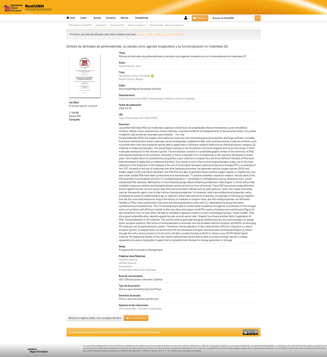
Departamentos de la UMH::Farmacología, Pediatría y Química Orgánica (157, 98)
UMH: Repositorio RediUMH (80, 25)
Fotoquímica (125, 266)
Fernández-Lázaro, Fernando (134, 75)
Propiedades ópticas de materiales (137, 269)
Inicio (72, 18)
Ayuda (97, 18)
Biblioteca (201, 18)
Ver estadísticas (137, 318)
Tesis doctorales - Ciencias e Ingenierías (166, 25)
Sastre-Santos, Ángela (131, 79)
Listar (83, 18)
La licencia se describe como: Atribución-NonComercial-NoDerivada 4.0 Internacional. (114, 332)
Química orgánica (128, 259)
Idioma (125, 18)
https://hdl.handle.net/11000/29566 (138, 118)
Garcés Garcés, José (130, 66)
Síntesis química (127, 263)
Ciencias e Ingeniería (136, 25)
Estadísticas (141, 18)
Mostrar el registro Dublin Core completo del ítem (95, 318)
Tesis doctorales (117, 25)
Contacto (111, 18)
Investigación (100, 25)
